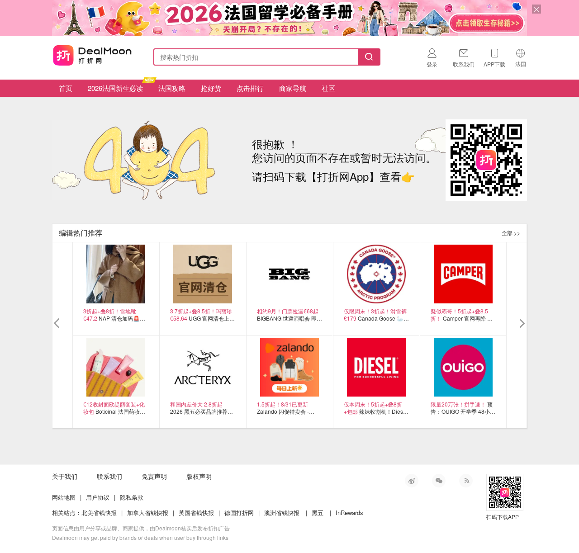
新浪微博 (411, 480)
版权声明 (199, 476)
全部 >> (511, 232)
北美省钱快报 (99, 512)
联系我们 (109, 476)
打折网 (92, 55)
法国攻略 (171, 88)
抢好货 (211, 88)
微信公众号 (439, 480)
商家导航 (292, 88)
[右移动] (521, 324)
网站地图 (64, 497)
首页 (65, 88)
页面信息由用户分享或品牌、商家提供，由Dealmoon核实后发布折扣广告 (141, 528)
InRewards (349, 512)
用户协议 (97, 497)
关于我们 (64, 476)
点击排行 (250, 88)
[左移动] (57, 324)
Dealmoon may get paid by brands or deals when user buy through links (140, 537)
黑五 (317, 512)
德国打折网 (239, 512)
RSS (466, 480)
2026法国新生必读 (115, 88)
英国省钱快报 (196, 512)
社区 (328, 88)
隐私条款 (131, 497)
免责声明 (154, 476)
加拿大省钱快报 (147, 512)
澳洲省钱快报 (281, 512)
